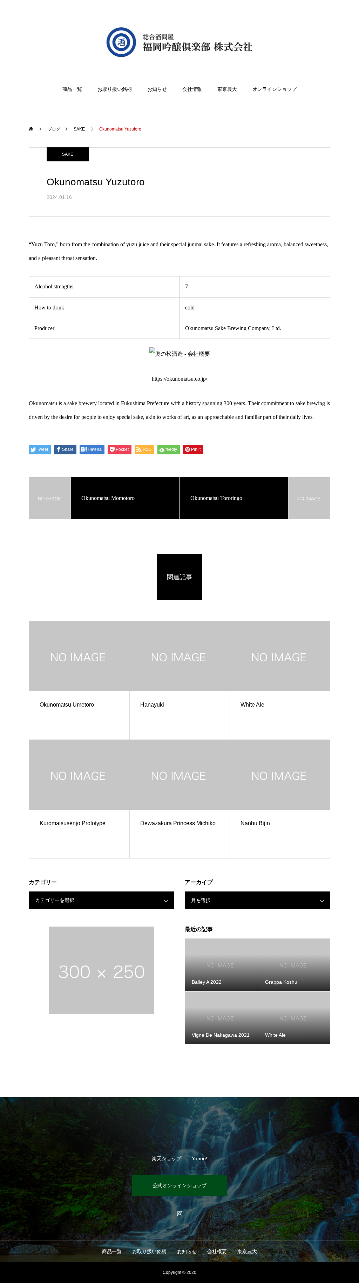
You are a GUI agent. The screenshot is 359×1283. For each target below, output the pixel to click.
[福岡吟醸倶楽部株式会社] (179, 43)
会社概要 (217, 1251)
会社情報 (192, 89)
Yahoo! (199, 1158)
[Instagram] (179, 1213)
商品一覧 (72, 89)
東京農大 (227, 89)
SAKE (67, 154)
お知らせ (157, 89)
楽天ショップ (166, 1158)
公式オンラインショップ (179, 1185)
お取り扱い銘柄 (114, 89)
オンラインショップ (274, 89)
